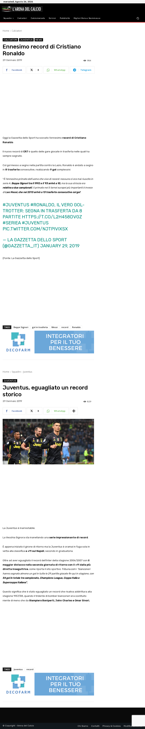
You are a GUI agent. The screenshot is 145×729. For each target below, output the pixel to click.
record (64, 327)
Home (6, 30)
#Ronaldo (42, 204)
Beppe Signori (21, 327)
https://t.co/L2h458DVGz (52, 216)
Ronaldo (76, 327)
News (38, 39)
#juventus (35, 223)
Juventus (26, 39)
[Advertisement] (48, 105)
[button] (138, 18)
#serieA (12, 223)
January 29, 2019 (59, 245)
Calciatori (17, 30)
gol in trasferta (40, 327)
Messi (55, 327)
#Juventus (16, 204)
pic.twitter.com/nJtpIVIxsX (35, 229)
